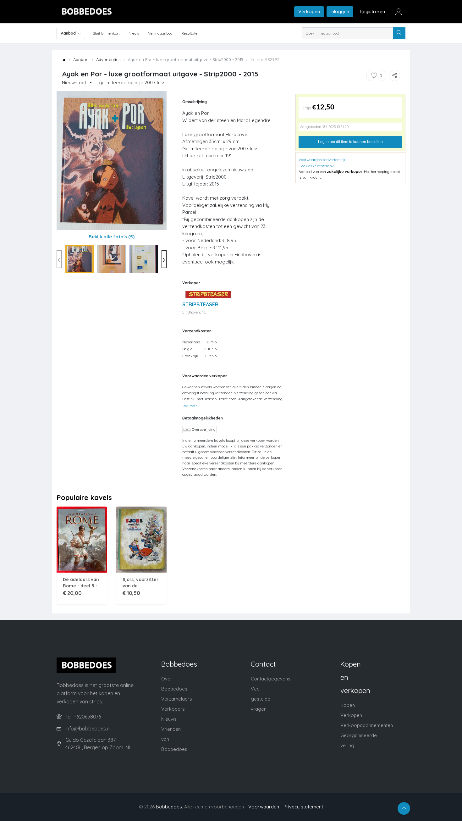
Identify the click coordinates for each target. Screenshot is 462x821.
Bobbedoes (169, 807)
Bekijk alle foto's (112, 237)
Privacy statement (303, 807)
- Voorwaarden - (263, 807)
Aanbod (81, 59)
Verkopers (173, 709)
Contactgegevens (270, 679)
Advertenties (108, 59)
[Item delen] (394, 75)
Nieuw (134, 33)
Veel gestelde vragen (260, 699)
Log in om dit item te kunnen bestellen (350, 142)
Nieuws (169, 719)
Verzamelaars (176, 699)
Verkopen (309, 11)
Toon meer (189, 406)
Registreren (372, 11)
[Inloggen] (398, 12)
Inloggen (340, 11)
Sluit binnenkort (106, 33)
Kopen (347, 705)
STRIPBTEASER (200, 304)
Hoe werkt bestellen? (316, 166)
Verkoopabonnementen (366, 725)
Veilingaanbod (160, 33)
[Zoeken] (399, 33)
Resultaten (190, 33)
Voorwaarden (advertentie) (322, 159)
